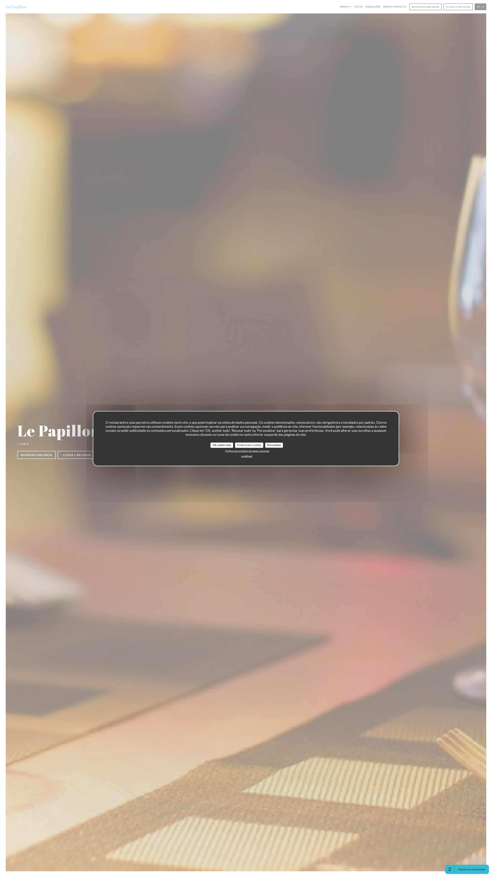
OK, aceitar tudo (222, 445)
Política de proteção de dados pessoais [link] (247, 450)
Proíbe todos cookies (249, 445)
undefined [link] (246, 456)
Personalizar (274, 445)
